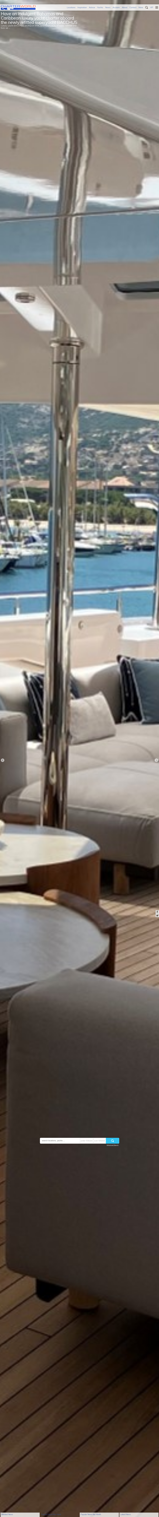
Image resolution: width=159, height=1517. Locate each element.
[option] (79, 758)
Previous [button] (2, 760)
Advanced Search (112, 1145)
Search (146, 7)
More (141, 7)
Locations (71, 7)
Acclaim (116, 7)
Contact (132, 7)
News (107, 7)
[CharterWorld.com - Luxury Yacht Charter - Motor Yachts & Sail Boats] (18, 9)
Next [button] (156, 760)
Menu (156, 7)
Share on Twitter (157, 915)
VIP (151, 7)
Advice (92, 7)
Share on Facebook (157, 912)
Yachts (100, 7)
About (124, 7)
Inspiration (82, 7)
